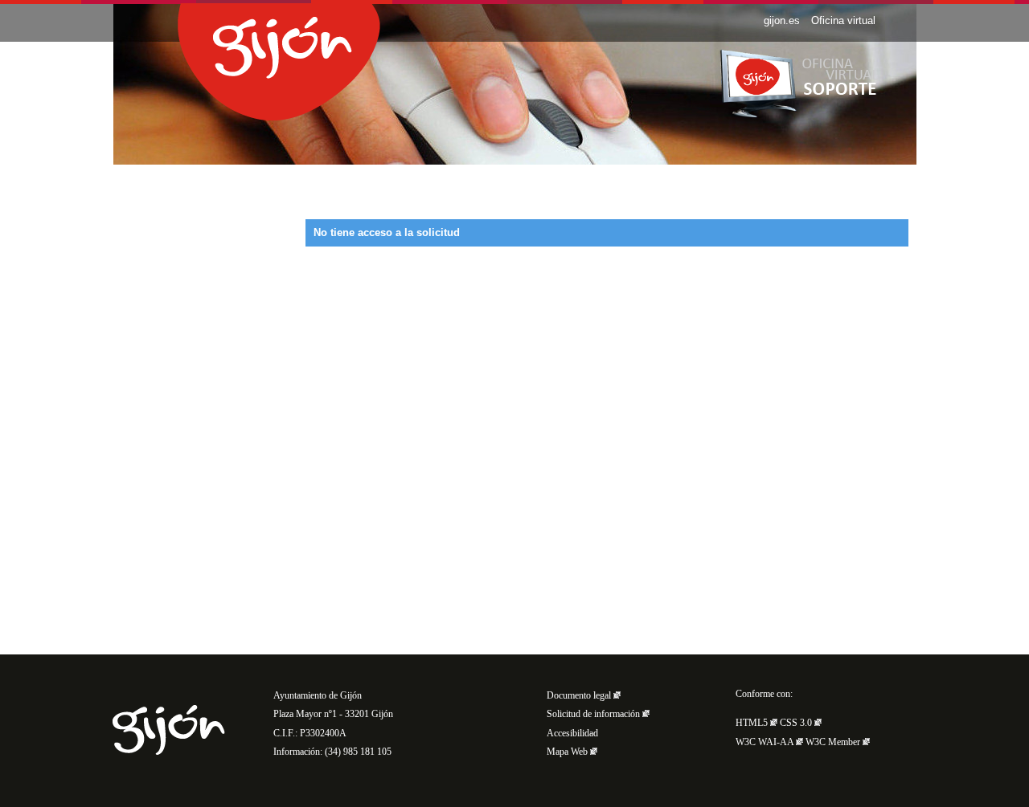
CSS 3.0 (797, 723)
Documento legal (580, 696)
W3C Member (834, 742)
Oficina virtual (843, 20)
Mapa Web (568, 752)
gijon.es (782, 20)
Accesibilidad (572, 733)
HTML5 (753, 723)
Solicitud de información (594, 714)
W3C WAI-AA (766, 742)
